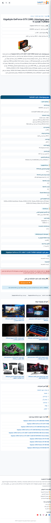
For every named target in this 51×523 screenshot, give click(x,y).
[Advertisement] (25, 11)
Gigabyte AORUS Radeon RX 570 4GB (39, 439)
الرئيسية (46, 16)
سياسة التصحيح (45, 494)
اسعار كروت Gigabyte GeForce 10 (34, 295)
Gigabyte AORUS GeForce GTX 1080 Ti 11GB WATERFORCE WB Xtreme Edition (29, 433)
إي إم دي (45, 396)
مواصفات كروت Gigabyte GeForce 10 (19, 295)
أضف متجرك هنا (24, 283)
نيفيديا (45, 393)
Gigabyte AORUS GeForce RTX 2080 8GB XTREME (36, 421)
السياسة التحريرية (45, 492)
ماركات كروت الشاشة (39, 16)
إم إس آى (45, 399)
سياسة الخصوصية (45, 496)
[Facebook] (49, 515)
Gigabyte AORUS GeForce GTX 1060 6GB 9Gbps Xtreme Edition (33, 430)
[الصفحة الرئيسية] (30, 3)
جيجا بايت (32, 16)
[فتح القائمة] (9, 2)
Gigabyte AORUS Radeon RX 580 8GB (39, 445)
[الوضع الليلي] (3, 2)
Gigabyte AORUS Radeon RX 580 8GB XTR (38, 448)
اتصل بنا (47, 509)
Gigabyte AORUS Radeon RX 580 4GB (39, 442)
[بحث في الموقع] (6, 2)
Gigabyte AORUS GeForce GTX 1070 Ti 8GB (38, 424)
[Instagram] (43, 515)
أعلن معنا (46, 506)
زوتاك (46, 406)
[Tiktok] (46, 515)
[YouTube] (37, 515)
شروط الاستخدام (45, 498)
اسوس (45, 409)
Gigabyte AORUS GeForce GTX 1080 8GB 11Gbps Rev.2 (35, 427)
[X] (40, 515)
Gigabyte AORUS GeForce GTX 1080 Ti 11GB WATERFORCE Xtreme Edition (30, 436)
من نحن (47, 504)
